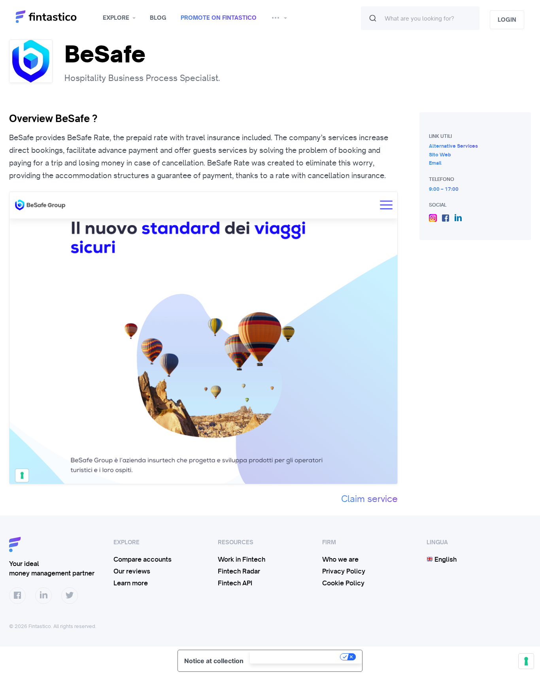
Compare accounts (142, 559)
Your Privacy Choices (296, 657)
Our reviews (131, 571)
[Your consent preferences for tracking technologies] (526, 661)
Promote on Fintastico (219, 17)
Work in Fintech (241, 559)
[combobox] (420, 18)
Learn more (130, 583)
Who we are (340, 559)
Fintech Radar (239, 571)
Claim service (369, 499)
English (445, 559)
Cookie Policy (343, 583)
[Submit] (372, 18)
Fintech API (235, 583)
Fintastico (56, 17)
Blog (158, 17)
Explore (116, 17)
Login (507, 19)
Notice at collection (214, 661)
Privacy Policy (343, 571)
